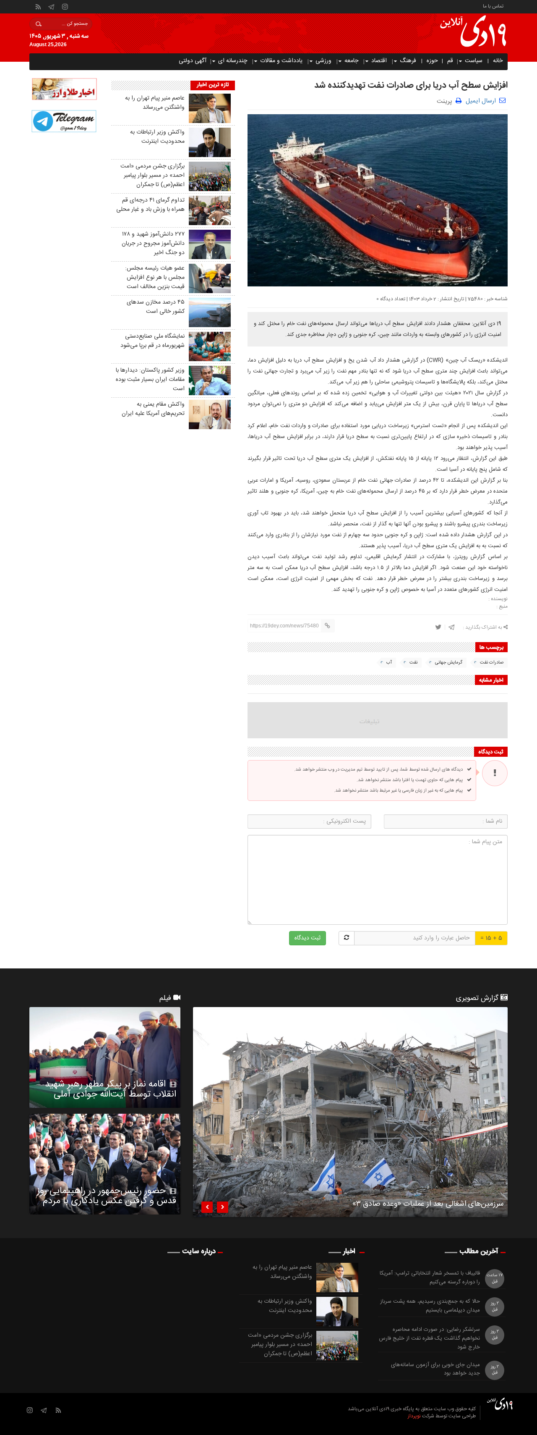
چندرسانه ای (232, 61)
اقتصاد (379, 61)
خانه (498, 61)
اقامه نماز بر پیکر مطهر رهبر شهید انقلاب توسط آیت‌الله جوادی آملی (110, 1089)
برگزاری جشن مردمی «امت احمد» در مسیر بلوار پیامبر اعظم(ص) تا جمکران (152, 175)
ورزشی (323, 61)
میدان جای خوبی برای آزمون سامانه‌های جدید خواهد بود (435, 1369)
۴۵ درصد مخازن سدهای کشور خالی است (156, 307)
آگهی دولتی (192, 61)
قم (450, 61)
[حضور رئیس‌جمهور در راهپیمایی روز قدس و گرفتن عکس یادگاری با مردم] (104, 1164)
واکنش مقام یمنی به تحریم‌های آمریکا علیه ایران (153, 409)
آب (389, 662)
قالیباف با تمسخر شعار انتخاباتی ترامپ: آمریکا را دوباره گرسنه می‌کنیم (430, 1278)
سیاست (473, 61)
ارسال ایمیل (481, 101)
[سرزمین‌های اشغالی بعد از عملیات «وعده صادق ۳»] (350, 1112)
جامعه (351, 61)
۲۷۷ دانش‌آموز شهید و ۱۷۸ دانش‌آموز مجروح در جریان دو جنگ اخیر (153, 243)
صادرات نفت (491, 662)
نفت (413, 662)
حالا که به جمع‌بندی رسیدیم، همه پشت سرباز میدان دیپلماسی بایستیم (430, 1306)
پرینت (446, 100)
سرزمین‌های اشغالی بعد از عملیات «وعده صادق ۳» (427, 1205)
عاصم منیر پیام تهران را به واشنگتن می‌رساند (155, 103)
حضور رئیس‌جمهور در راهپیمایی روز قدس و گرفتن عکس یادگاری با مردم (106, 1196)
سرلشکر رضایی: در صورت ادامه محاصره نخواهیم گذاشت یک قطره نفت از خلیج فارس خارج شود (429, 1338)
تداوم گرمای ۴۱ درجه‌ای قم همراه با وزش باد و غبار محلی (150, 205)
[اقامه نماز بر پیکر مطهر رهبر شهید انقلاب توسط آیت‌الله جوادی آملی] (104, 1057)
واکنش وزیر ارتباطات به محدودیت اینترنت (157, 137)
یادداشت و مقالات (281, 61)
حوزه (432, 61)
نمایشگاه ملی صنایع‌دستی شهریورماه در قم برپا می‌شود (152, 341)
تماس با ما (493, 5)
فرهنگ (408, 61)
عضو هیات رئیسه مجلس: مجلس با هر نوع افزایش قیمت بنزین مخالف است (155, 277)
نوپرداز (414, 1416)
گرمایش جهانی (448, 662)
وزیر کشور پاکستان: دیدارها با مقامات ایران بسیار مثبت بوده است (150, 379)
